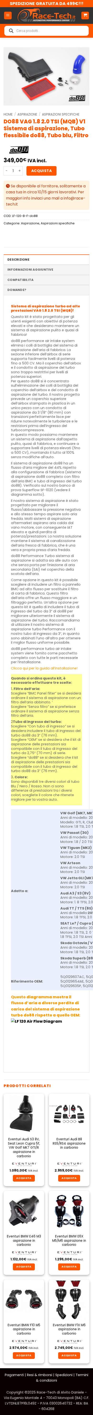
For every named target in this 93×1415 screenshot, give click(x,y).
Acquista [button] (23, 1178)
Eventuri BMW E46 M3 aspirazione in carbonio (24, 1240)
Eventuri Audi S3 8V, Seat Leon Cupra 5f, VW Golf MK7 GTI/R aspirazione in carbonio (24, 1147)
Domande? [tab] (16, 290)
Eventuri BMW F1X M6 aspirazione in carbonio (69, 1329)
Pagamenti (14, 1375)
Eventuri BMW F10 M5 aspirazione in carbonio (24, 1329)
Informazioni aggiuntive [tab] (30, 270)
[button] (8, 16)
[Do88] (19, 149)
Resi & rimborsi (39, 1375)
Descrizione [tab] (18, 260)
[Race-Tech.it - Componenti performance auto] (47, 15)
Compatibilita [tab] (20, 280)
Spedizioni (63, 1375)
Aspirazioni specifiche (60, 114)
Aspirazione (27, 114)
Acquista (41, 170)
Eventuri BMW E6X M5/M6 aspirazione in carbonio (69, 1240)
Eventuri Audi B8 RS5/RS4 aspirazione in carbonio (69, 1143)
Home (8, 114)
